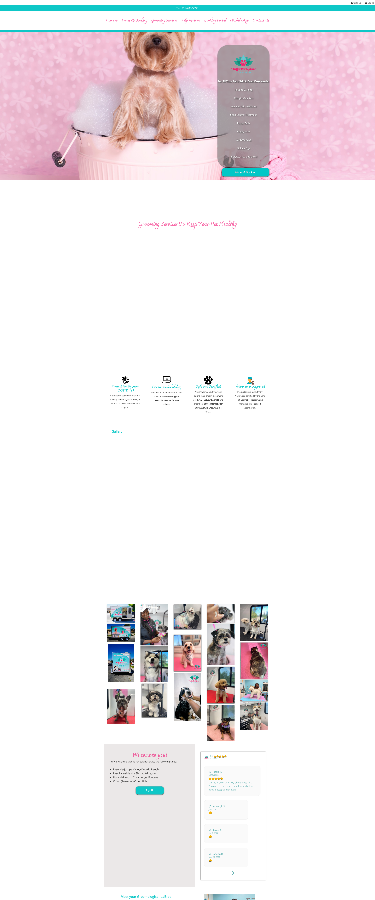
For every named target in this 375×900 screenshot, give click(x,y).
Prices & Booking (246, 172)
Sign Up (149, 790)
